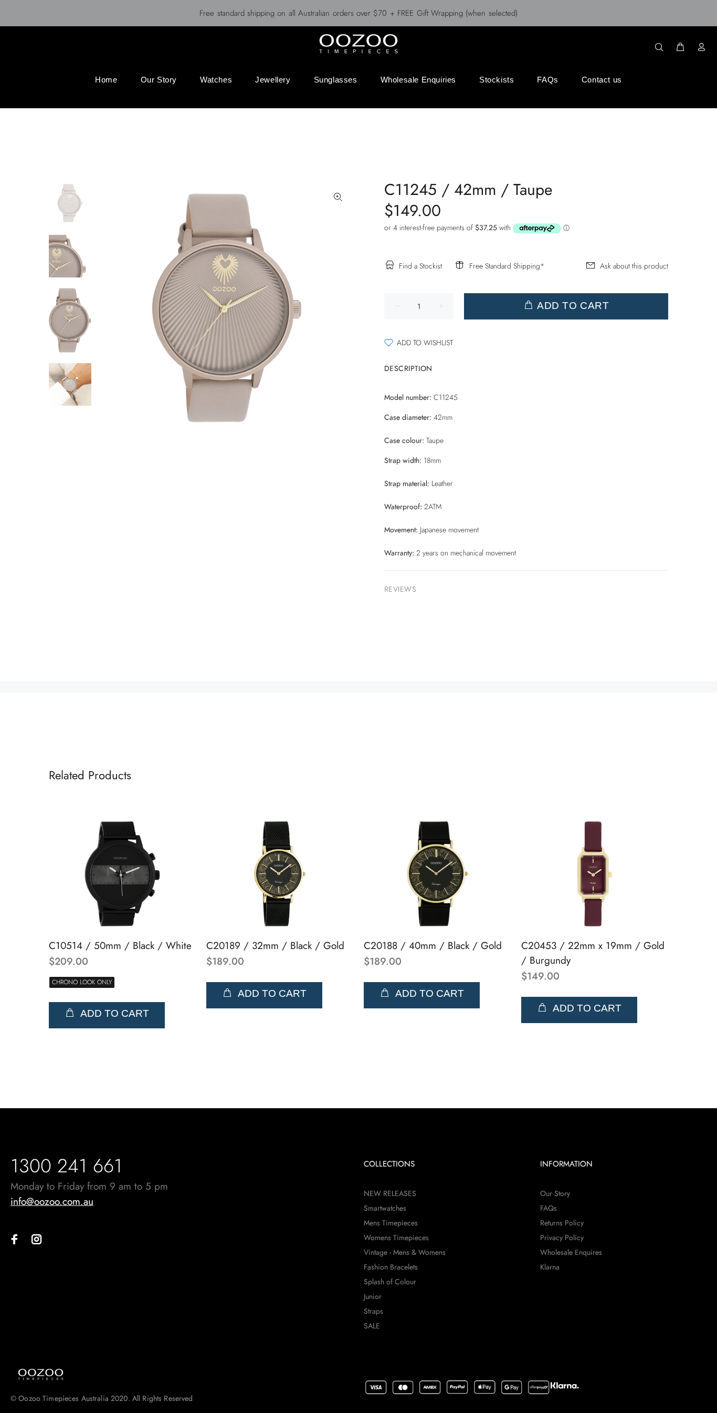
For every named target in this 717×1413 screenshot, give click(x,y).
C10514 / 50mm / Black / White (120, 945)
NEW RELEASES (390, 1193)
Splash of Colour (390, 1281)
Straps (373, 1311)
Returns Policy (562, 1223)
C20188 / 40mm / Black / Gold (433, 945)
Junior (373, 1296)
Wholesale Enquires (571, 1252)
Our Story (555, 1193)
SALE (372, 1326)
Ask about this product (634, 266)
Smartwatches (385, 1208)
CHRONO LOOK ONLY (82, 982)
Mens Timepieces (391, 1223)
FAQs (548, 1208)
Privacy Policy (562, 1237)
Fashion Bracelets (391, 1267)
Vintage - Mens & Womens (405, 1252)
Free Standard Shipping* (506, 266)
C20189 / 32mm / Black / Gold (275, 945)
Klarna (550, 1267)
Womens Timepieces (396, 1237)
